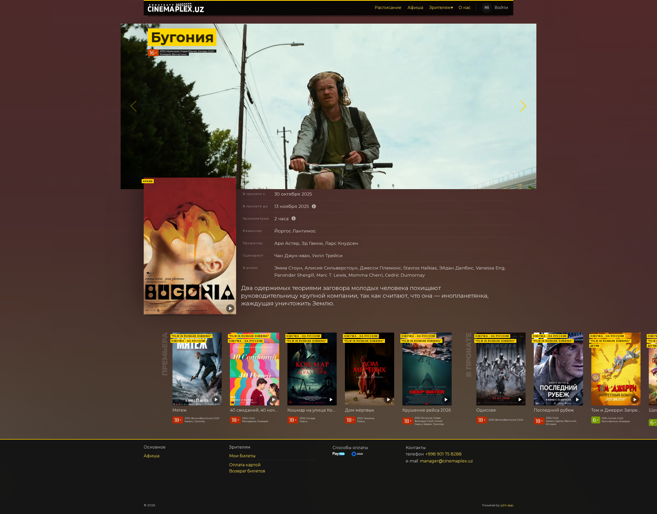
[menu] (341, 7)
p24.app (507, 505)
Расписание (388, 7)
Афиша (415, 7)
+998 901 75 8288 (444, 454)
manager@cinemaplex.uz (446, 461)
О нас (465, 7)
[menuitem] (388, 7)
